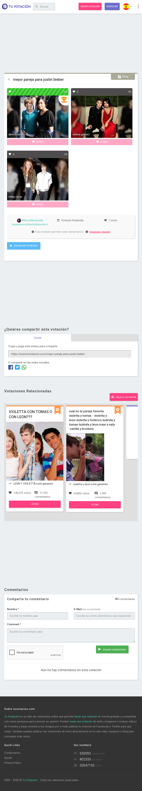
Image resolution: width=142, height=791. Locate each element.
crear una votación (81, 721)
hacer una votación (85, 716)
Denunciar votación (99, 231)
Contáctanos (12, 752)
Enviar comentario (114, 649)
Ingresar (112, 6)
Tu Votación (11, 716)
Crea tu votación (125, 397)
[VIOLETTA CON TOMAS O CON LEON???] (34, 506)
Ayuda (8, 757)
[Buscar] (36, 7)
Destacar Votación (25, 245)
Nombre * (13, 609)
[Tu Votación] (16, 6)
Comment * (14, 624)
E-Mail (87, 609)
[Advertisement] (71, 43)
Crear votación (90, 6)
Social (37, 337)
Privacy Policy (12, 762)
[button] (127, 6)
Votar (39, 141)
